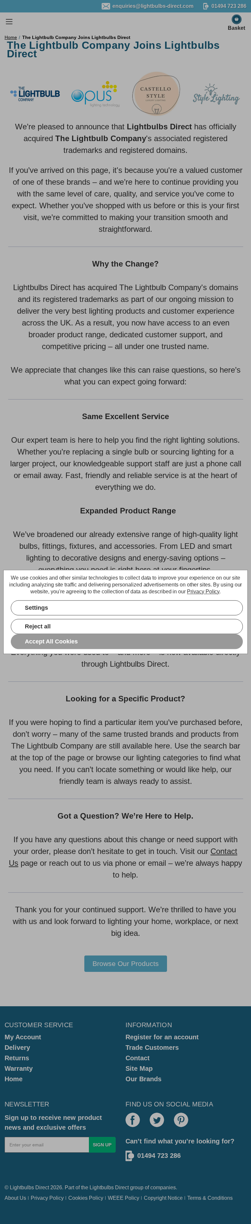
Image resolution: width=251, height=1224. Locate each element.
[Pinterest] (181, 1120)
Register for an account (162, 1037)
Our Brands (143, 1079)
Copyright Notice (163, 1198)
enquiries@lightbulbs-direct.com (152, 6)
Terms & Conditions (210, 1198)
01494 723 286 (159, 1155)
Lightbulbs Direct (109, 1187)
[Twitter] (157, 1120)
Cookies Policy (85, 1198)
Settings (36, 607)
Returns (17, 1058)
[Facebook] (133, 1120)
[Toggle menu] (9, 21)
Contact (138, 1058)
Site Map (139, 1068)
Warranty (19, 1068)
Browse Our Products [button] (125, 963)
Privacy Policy (47, 1198)
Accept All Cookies (51, 641)
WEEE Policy (123, 1198)
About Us (15, 1198)
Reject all (38, 626)
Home (14, 1079)
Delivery (17, 1047)
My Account (23, 1037)
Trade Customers (152, 1047)
